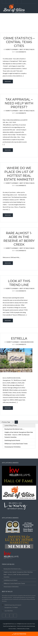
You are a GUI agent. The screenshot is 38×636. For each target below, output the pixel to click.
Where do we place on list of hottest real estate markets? (19, 173)
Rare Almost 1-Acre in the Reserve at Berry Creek (19, 238)
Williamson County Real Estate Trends (16, 443)
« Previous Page (5, 422)
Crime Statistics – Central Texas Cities (19, 42)
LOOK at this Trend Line (19, 283)
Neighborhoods (27, 342)
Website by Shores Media (23, 628)
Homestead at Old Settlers (13, 447)
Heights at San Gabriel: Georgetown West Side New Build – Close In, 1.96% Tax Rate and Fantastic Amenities (19, 434)
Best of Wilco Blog (27, 49)
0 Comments (21, 52)
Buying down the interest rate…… (14, 429)
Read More (8, 81)
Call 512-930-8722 (19, 634)
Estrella (19, 338)
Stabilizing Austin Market (12, 440)
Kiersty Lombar (12, 49)
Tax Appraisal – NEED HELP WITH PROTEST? (19, 103)
